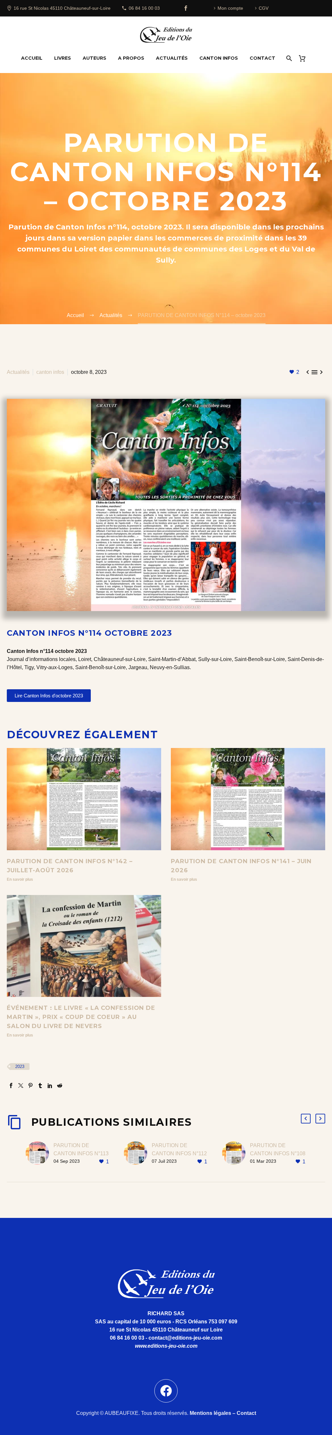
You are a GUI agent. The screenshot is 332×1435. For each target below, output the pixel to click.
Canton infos (218, 58)
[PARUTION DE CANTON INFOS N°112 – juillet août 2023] (138, 1153)
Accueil (31, 58)
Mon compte (230, 8)
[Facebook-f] (166, 1391)
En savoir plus (20, 879)
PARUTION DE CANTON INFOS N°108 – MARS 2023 (277, 1153)
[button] (306, 1118)
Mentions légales (210, 1413)
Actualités (172, 58)
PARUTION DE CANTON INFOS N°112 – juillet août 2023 (179, 1153)
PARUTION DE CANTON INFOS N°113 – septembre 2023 (81, 1153)
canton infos (50, 372)
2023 (19, 1066)
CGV (263, 8)
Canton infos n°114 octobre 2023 (89, 633)
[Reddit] (59, 1085)
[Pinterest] (30, 1085)
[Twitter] (20, 1085)
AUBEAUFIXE (121, 1413)
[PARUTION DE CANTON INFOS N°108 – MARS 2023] (236, 1153)
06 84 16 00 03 (144, 8)
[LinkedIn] (50, 1085)
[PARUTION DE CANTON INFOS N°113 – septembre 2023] (39, 1153)
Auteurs (94, 58)
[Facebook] (186, 8)
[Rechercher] (288, 58)
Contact (262, 58)
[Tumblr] (40, 1085)
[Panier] (305, 58)
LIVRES (62, 58)
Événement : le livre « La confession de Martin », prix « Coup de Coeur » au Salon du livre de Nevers (81, 1017)
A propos (131, 58)
